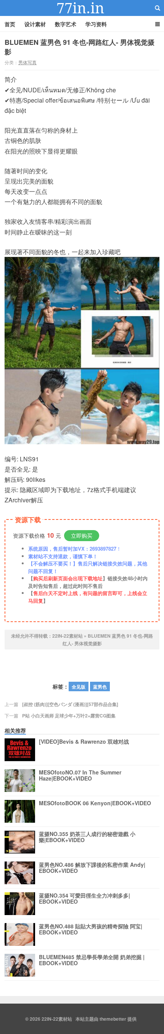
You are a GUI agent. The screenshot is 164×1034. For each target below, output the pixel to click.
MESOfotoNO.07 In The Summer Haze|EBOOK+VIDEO (80, 775)
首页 (10, 24)
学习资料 (96, 24)
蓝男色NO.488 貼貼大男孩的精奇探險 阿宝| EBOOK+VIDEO (90, 929)
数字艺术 (65, 24)
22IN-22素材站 (82, 8)
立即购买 (81, 535)
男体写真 (27, 62)
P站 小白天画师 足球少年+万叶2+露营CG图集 (69, 715)
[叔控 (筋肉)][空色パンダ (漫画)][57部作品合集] (70, 704)
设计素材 (35, 24)
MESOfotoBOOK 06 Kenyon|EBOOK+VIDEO (95, 803)
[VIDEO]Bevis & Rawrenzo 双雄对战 (84, 741)
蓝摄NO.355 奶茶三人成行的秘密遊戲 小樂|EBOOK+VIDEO (87, 837)
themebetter (113, 1018)
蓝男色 (100, 686)
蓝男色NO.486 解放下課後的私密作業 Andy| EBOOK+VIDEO (92, 867)
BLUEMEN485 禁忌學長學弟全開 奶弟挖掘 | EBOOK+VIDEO (92, 960)
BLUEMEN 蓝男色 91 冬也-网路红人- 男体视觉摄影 (79, 47)
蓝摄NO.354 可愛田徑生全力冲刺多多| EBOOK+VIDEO (84, 898)
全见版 (78, 686)
